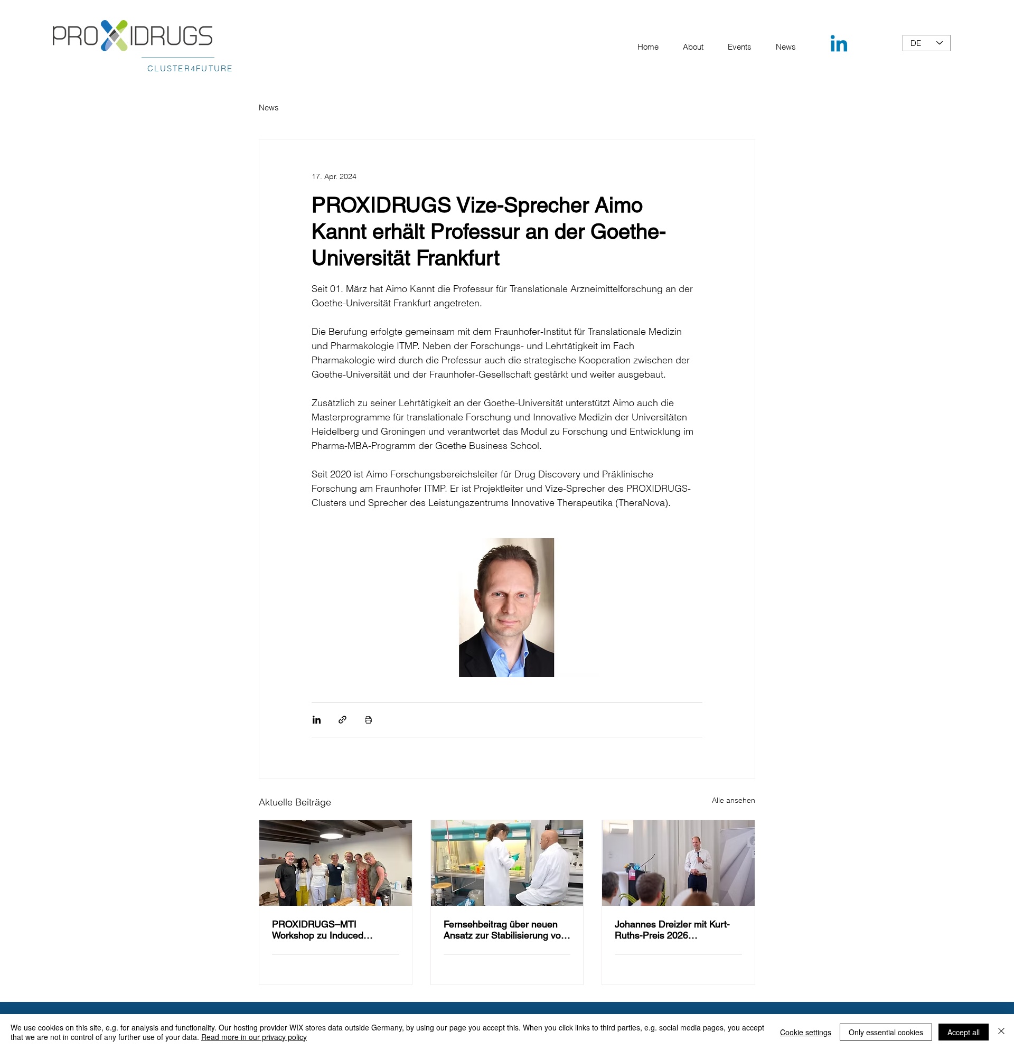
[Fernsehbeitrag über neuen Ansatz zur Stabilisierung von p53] (507, 863)
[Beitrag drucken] (368, 720)
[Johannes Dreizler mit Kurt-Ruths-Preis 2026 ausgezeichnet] (678, 863)
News (269, 107)
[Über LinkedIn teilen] (317, 720)
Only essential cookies (886, 1032)
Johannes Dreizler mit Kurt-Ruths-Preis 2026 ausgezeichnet (672, 929)
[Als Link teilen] (342, 720)
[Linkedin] (839, 45)
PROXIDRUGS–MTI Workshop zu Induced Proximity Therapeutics (320, 929)
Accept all (963, 1032)
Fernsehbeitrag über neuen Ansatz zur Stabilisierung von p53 (505, 929)
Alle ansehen (733, 800)
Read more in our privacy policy (254, 1037)
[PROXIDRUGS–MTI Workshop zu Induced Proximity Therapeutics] (335, 863)
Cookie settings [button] (805, 1032)
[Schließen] (1001, 1032)
